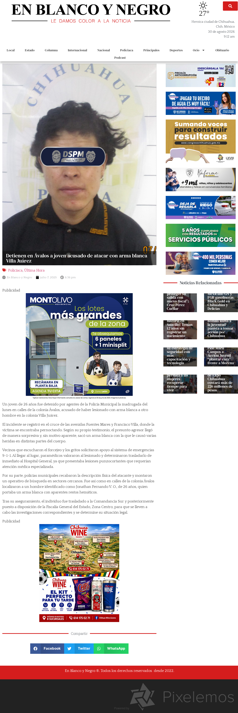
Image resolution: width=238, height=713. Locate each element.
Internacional (77, 50)
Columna (51, 50)
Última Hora (34, 270)
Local (11, 50)
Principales (151, 50)
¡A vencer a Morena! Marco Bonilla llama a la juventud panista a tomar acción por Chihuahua (220, 324)
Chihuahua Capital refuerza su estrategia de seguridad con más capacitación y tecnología (180, 351)
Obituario (222, 50)
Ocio (196, 50)
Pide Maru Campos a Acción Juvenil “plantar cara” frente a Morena (221, 355)
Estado (30, 50)
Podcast (120, 57)
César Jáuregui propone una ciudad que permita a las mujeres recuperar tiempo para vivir (179, 376)
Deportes (176, 50)
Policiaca (126, 50)
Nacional (103, 50)
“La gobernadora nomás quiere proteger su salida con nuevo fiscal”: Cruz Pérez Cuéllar (178, 295)
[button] (230, 6)
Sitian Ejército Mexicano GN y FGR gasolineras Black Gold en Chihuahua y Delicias (221, 299)
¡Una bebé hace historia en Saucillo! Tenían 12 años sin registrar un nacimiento (179, 326)
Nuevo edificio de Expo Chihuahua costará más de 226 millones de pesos (220, 380)
